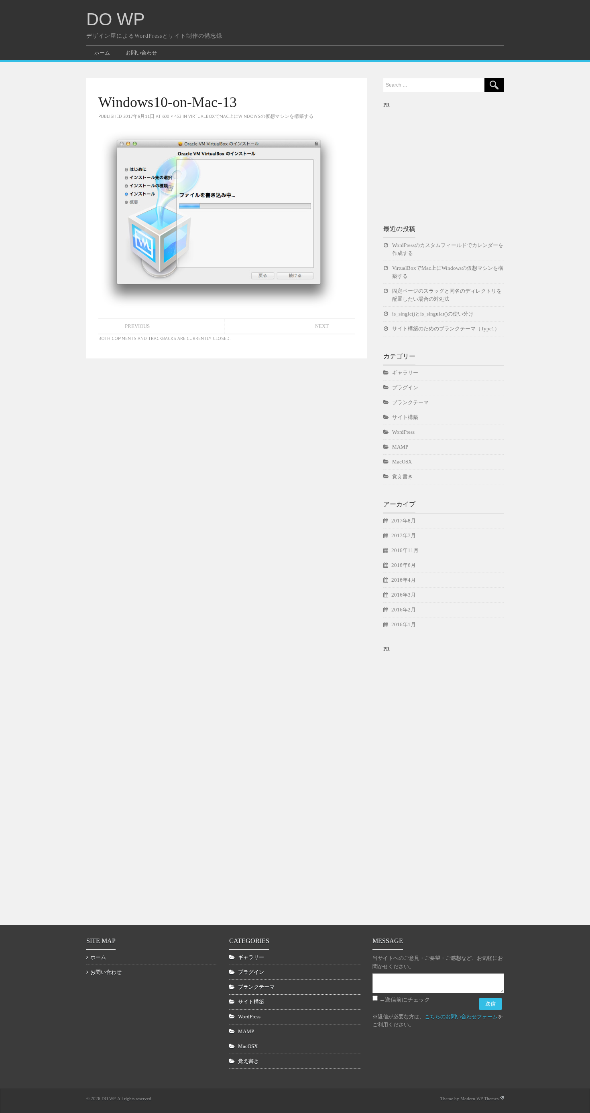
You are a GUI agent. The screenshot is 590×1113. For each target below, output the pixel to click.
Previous (137, 326)
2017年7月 (403, 535)
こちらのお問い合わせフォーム (461, 1017)
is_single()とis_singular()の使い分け (433, 314)
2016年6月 (403, 565)
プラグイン (405, 387)
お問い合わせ (141, 52)
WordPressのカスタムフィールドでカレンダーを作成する (447, 249)
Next (322, 326)
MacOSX (402, 462)
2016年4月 (403, 580)
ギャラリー (405, 373)
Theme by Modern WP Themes (469, 1098)
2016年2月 (403, 610)
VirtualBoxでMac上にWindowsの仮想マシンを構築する (250, 116)
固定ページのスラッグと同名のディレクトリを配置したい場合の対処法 (447, 295)
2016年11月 (405, 550)
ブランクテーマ (410, 402)
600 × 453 (171, 116)
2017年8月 (403, 521)
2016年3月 (403, 595)
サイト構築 (405, 417)
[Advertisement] (443, 159)
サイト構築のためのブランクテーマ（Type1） (446, 329)
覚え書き (402, 477)
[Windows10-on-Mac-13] (218, 219)
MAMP (400, 447)
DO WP (115, 19)
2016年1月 (403, 624)
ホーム (102, 52)
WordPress (403, 432)
